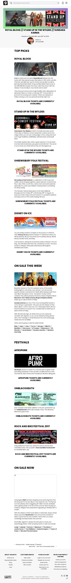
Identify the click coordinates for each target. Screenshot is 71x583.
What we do (10, 558)
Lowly (16, 527)
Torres (33, 326)
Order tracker (44, 562)
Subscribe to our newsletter (44, 568)
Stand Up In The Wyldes (29, 111)
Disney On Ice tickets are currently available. (35, 253)
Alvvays (40, 326)
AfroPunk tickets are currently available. (35, 379)
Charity (11, 565)
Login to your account (43, 558)
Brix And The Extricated (29, 531)
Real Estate (30, 515)
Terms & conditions (28, 577)
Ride (15, 326)
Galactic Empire (42, 529)
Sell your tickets (27, 562)
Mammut (38, 527)
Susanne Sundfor (39, 330)
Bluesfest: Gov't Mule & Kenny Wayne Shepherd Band (33, 298)
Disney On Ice (23, 213)
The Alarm (46, 527)
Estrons (30, 527)
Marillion (17, 328)
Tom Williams (30, 529)
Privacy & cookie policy (42, 577)
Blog (10, 562)
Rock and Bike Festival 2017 (32, 426)
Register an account (44, 560)
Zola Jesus (26, 328)
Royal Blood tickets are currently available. (35, 102)
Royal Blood (22, 58)
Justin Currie (19, 529)
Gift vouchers (27, 565)
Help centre (27, 558)
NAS (24, 500)
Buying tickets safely (10, 560)
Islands (22, 527)
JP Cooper (35, 328)
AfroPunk (20, 350)
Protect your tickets (27, 560)
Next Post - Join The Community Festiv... (42, 546)
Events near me (43, 565)
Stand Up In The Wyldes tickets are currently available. (35, 151)
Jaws (21, 326)
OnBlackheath (24, 388)
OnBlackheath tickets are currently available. (35, 417)
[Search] (58, 2)
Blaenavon (45, 328)
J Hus (27, 326)
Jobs (10, 567)
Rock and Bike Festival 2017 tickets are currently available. (35, 455)
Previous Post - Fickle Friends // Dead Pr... (29, 544)
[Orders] (62, 3)
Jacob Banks (26, 330)
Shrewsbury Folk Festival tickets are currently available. (35, 202)
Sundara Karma (20, 303)
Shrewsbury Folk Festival (31, 160)
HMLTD (47, 326)
